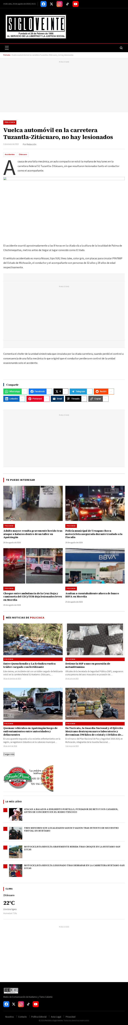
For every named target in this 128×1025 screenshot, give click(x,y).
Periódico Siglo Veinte (54, 1020)
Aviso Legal (56, 1016)
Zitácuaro (23, 154)
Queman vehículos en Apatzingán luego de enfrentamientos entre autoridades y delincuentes (30, 731)
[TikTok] (67, 4)
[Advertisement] (64, 87)
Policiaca (10, 122)
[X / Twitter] (51, 4)
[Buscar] (121, 48)
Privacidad (70, 1016)
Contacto (22, 1016)
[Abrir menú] (6, 48)
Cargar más (9, 754)
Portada (6, 55)
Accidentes (10, 154)
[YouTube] (75, 4)
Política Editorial (38, 1016)
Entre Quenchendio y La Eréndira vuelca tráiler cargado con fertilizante (29, 665)
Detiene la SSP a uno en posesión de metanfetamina (87, 665)
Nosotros (9, 1016)
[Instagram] (59, 4)
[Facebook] (43, 4)
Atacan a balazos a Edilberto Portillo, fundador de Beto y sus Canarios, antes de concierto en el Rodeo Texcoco (71, 811)
